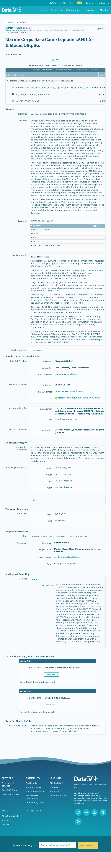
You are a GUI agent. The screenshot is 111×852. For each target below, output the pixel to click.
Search (10, 22)
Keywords (22, 221)
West (49, 488)
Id (51, 398)
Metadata (21, 22)
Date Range (21, 514)
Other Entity (26, 661)
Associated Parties (18, 408)
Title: (24, 536)
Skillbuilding (56, 783)
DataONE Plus (9, 790)
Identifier (22, 114)
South (49, 475)
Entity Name (35, 667)
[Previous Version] (9, 32)
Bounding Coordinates (16, 467)
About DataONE (10, 816)
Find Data (35, 810)
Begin (49, 514)
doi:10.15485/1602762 (15, 30)
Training (54, 787)
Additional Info (20, 255)
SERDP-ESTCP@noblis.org (69, 391)
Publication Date (19, 350)
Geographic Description (21, 448)
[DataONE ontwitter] (78, 812)
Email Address (45, 375)
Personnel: (22, 543)
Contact (6, 824)
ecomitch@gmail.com (66, 374)
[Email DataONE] (94, 812)
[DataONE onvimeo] (86, 812)
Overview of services (8, 784)
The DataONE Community (33, 797)
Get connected (88, 845)
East (50, 481)
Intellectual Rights (18, 725)
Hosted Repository (12, 794)
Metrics (5, 820)
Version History (19, 33)
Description (48, 585)
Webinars (54, 791)
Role (50, 420)
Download (50, 674)
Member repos (33, 787)
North (49, 468)
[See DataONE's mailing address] (78, 821)
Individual (47, 362)
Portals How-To (58, 795)
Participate (31, 783)
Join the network (35, 791)
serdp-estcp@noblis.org (67, 557)
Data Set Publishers (17, 429)
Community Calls (35, 802)
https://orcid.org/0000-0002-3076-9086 (79, 397)
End (50, 521)
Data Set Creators (18, 361)
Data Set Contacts (18, 384)
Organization (46, 368)
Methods (23, 579)
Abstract (23, 120)
